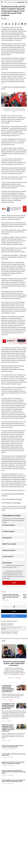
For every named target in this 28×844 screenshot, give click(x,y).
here (4, 510)
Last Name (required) (8, 531)
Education (10, 624)
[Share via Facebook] (2, 24)
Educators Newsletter (16, 499)
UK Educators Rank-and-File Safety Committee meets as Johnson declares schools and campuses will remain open (11, 596)
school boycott (12, 257)
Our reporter (3, 18)
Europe (15, 632)
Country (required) (7, 556)
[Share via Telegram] (12, 24)
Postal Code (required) (8, 550)
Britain (3, 624)
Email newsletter (7, 562)
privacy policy (6, 578)
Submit (14, 582)
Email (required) (6, 537)
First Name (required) (8, 525)
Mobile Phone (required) (9, 544)
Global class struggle (6, 632)
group (19, 503)
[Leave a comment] (22, 24)
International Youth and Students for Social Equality (11, 628)
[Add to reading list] (25, 24)
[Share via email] (15, 24)
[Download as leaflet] (18, 24)
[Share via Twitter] (6, 24)
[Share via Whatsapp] (9, 24)
